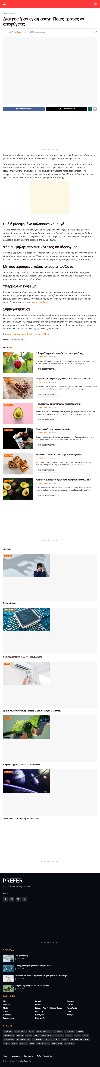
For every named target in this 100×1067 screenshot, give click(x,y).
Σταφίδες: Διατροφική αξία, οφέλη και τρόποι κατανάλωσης (63, 378)
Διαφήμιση (16, 1056)
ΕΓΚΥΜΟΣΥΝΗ (17, 339)
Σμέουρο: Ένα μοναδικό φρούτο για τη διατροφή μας (59, 353)
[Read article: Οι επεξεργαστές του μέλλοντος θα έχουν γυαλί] (50, 631)
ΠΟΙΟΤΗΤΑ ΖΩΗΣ (23, 1039)
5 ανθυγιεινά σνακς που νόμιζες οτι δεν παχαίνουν (59, 454)
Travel (5, 1011)
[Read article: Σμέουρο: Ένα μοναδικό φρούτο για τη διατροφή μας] (18, 362)
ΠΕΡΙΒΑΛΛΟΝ (9, 1039)
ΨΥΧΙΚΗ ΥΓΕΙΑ (57, 1044)
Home (5, 13)
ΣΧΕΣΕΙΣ (55, 1039)
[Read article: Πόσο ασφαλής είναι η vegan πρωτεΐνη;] (18, 438)
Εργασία (8, 718)
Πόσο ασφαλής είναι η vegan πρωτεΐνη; (53, 429)
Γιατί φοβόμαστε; (10, 603)
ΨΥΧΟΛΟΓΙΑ (69, 1044)
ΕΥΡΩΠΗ (20, 1035)
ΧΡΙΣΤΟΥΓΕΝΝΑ (43, 1044)
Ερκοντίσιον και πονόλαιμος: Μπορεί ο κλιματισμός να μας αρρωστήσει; (32, 711)
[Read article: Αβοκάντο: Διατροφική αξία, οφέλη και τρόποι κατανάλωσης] (18, 489)
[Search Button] (95, 4)
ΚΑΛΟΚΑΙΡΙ (59, 1035)
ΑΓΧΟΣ (31, 1031)
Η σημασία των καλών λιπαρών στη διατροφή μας (58, 404)
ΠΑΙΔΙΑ (85, 1035)
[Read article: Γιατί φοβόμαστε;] (50, 577)
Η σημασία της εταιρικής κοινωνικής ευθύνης (21, 765)
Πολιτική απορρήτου (45, 1056)
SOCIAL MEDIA (20, 1031)
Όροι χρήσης (28, 1056)
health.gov (45, 334)
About (5, 1056)
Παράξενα (39, 1015)
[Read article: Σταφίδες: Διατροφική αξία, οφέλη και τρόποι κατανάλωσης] (18, 388)
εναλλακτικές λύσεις (39, 302)
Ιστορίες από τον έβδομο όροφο (48, 1008)
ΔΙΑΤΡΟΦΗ (58, 1031)
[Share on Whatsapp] (90, 109)
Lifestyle (9, 772)
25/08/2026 (53, 357)
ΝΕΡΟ (78, 1035)
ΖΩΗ (36, 1035)
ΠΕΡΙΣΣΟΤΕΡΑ (46, 369)
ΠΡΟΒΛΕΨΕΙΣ (37, 1039)
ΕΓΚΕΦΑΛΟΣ (69, 1031)
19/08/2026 (53, 483)
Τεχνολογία (9, 610)
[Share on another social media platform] (95, 109)
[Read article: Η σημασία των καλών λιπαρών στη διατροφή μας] (18, 413)
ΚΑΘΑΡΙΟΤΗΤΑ (46, 1035)
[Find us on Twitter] (18, 899)
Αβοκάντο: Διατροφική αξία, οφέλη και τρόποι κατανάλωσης (63, 480)
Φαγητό (70, 1015)
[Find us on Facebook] (5, 899)
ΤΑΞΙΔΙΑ (65, 1039)
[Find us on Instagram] (11, 899)
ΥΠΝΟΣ (14, 1044)
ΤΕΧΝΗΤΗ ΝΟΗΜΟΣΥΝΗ (79, 1039)
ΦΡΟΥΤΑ (23, 1044)
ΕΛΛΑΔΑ (80, 1031)
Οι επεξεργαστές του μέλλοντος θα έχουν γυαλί (22, 657)
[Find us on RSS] (24, 899)
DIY (4, 1001)
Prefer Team (16, 32)
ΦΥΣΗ (32, 1044)
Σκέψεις (8, 556)
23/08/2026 (53, 407)
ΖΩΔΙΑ (28, 1035)
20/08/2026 (53, 458)
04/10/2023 (29, 32)
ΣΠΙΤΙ (47, 1039)
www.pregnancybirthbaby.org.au (25, 334)
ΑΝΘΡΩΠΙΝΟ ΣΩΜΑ (44, 1031)
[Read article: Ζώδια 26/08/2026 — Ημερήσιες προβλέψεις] (50, 792)
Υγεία (7, 664)
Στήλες (70, 1005)
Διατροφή (13, 13)
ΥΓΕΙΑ (6, 1044)
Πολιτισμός (40, 1018)
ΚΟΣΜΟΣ (69, 1035)
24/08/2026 (53, 382)
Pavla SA (27, 1061)
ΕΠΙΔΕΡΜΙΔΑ (9, 1035)
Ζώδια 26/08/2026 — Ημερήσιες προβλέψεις (21, 819)
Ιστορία (38, 1005)
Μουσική (39, 1011)
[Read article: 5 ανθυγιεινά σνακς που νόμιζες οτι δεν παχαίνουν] (18, 463)
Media (5, 1008)
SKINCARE (8, 1031)
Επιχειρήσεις (8, 1018)
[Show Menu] (4, 4)
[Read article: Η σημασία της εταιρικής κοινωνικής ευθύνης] (50, 738)
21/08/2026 (53, 433)
